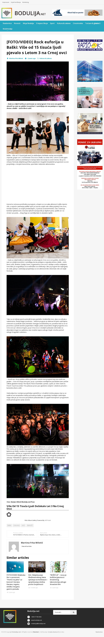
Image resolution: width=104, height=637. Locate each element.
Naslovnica (7, 23)
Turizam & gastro (92, 23)
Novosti (17, 23)
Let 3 (23, 525)
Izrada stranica (53, 632)
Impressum (5, 2)
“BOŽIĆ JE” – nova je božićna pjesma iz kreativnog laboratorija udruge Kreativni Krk (58, 579)
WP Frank (48, 520)
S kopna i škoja (42, 23)
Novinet (36, 632)
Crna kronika (78, 23)
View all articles (26, 546)
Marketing (25, 2)
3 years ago (31, 58)
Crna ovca (16, 525)
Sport (52, 23)
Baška (9, 525)
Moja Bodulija (28, 23)
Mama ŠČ (30, 525)
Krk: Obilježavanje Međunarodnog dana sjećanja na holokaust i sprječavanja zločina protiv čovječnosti (37, 579)
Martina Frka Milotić (16, 58)
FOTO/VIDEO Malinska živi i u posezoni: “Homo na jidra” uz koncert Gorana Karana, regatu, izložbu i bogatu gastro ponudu (16, 582)
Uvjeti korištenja (16, 2)
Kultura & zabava (63, 23)
